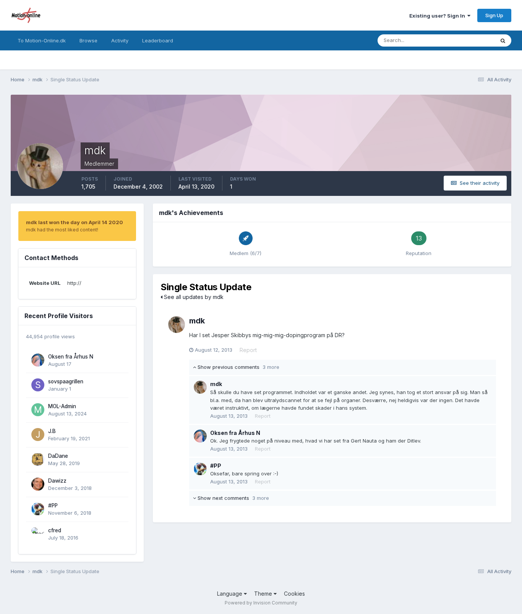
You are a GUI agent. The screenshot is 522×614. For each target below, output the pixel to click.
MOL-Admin (62, 406)
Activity (119, 40)
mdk (197, 320)
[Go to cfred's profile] (37, 533)
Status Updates (466, 40)
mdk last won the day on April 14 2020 (74, 222)
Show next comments (232, 498)
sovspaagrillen (65, 381)
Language (230, 593)
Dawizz (57, 481)
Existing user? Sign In (438, 16)
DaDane (58, 456)
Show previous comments (237, 367)
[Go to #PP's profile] (37, 509)
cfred (54, 530)
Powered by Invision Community (261, 603)
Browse (88, 40)
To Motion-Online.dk (42, 40)
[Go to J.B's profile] (37, 434)
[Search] (502, 40)
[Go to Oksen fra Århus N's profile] (37, 360)
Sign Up (494, 15)
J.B (52, 431)
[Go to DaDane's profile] (37, 459)
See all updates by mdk (193, 297)
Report (248, 350)
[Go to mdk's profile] (176, 324)
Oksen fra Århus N (70, 357)
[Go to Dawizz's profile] (37, 484)
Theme (264, 593)
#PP (53, 506)
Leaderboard (157, 40)
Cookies (294, 593)
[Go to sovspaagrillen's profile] (37, 384)
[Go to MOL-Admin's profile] (37, 409)
